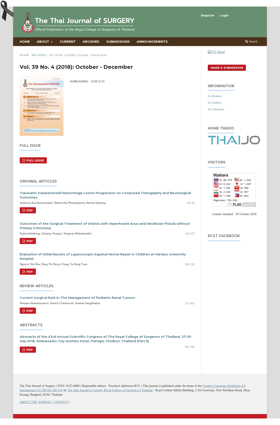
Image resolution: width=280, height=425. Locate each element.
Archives (91, 42)
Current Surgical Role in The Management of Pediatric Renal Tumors (77, 298)
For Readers (215, 96)
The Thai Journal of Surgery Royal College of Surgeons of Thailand (110, 390)
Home (25, 42)
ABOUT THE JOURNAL (36, 402)
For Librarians (216, 109)
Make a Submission (227, 67)
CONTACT (61, 402)
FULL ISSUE (35, 160)
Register (208, 15)
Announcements (152, 42)
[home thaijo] (234, 143)
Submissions (118, 42)
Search (252, 41)
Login (224, 15)
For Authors (215, 102)
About (43, 42)
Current (68, 42)
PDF (29, 210)
